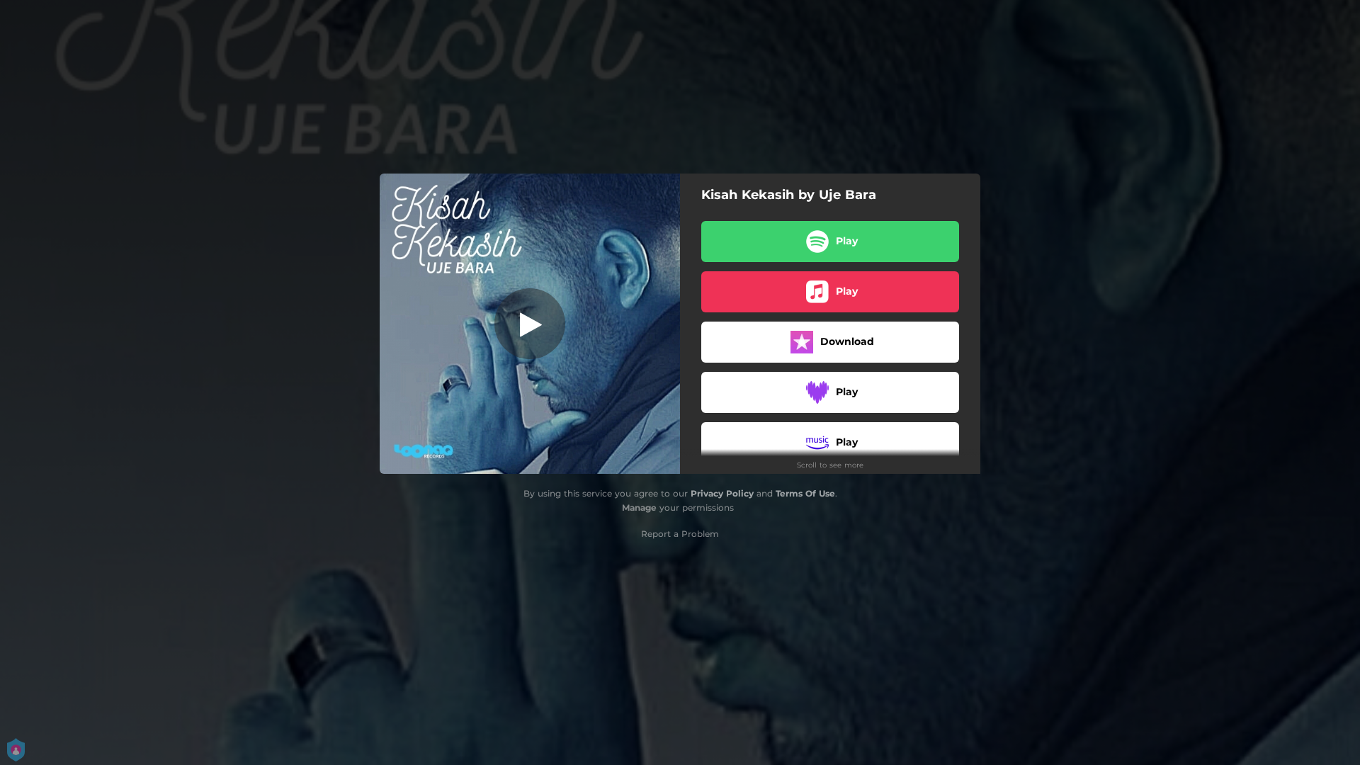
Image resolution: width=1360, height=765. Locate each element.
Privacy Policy (722, 493)
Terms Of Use (805, 493)
